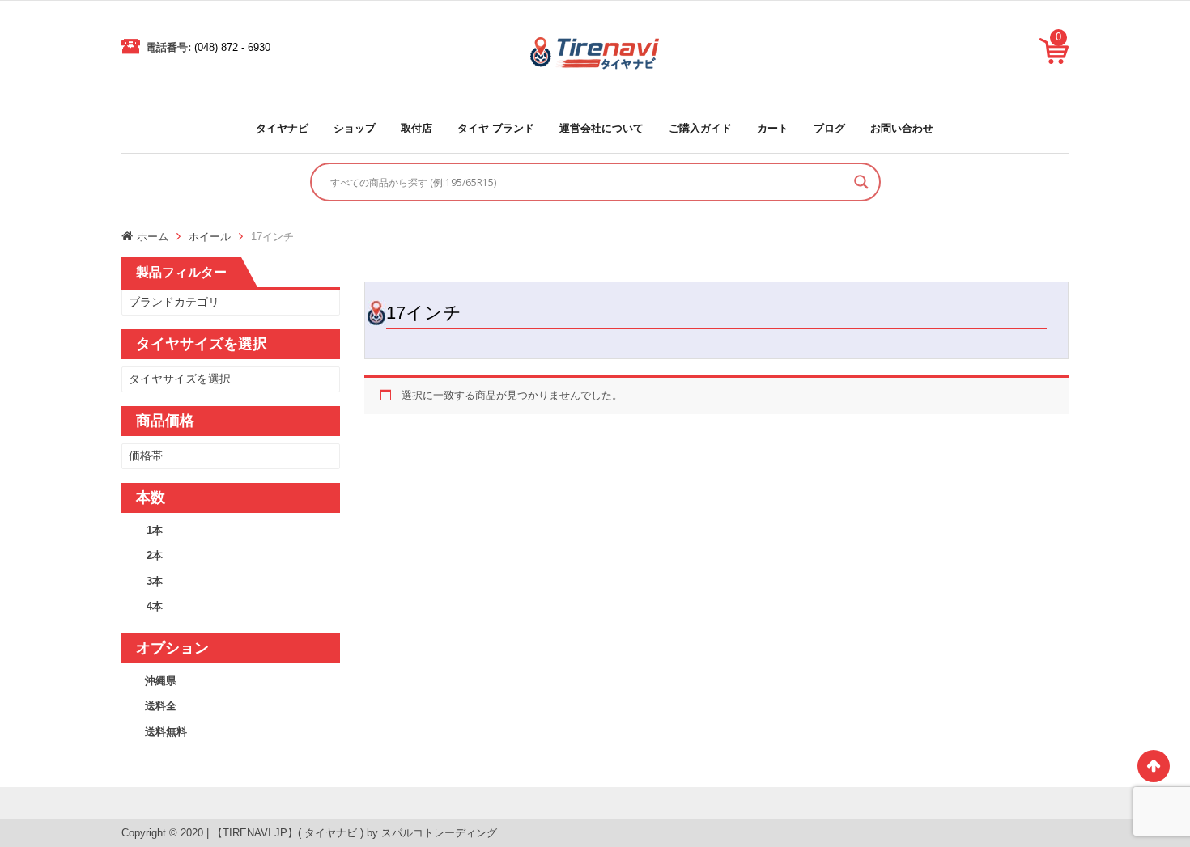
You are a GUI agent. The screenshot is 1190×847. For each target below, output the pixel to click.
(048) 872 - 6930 (232, 47)
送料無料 (166, 732)
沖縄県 (160, 681)
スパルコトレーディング (439, 833)
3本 (155, 581)
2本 (155, 555)
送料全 (160, 706)
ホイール (210, 237)
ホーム (152, 237)
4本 (155, 606)
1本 (155, 530)
